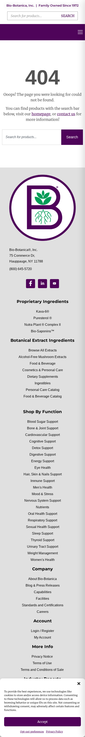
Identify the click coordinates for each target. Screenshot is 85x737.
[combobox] (31, 137)
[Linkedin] (42, 283)
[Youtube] (54, 283)
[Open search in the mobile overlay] (42, 16)
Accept (42, 722)
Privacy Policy (54, 731)
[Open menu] (80, 32)
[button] (79, 684)
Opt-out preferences (32, 731)
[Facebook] (30, 283)
